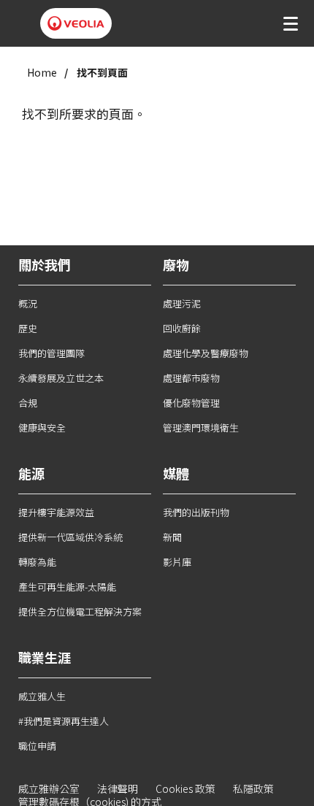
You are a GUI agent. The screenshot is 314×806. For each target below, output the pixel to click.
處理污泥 (182, 303)
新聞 (172, 537)
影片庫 (177, 562)
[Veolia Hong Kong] (75, 23)
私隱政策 (253, 788)
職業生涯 (44, 657)
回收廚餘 (182, 328)
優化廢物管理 (191, 403)
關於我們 (44, 264)
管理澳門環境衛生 (201, 427)
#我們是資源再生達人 (63, 721)
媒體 (176, 473)
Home (42, 72)
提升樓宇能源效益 (56, 512)
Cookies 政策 (185, 788)
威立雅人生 (42, 696)
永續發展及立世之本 (61, 378)
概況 (27, 303)
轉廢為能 (37, 562)
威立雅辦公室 (49, 788)
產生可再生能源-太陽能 (67, 587)
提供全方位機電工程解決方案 (80, 611)
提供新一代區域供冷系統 (70, 537)
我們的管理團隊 (51, 353)
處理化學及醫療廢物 (205, 353)
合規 (27, 403)
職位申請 (37, 746)
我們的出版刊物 (196, 512)
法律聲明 (117, 788)
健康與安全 (42, 427)
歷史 (27, 328)
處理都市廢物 (191, 378)
